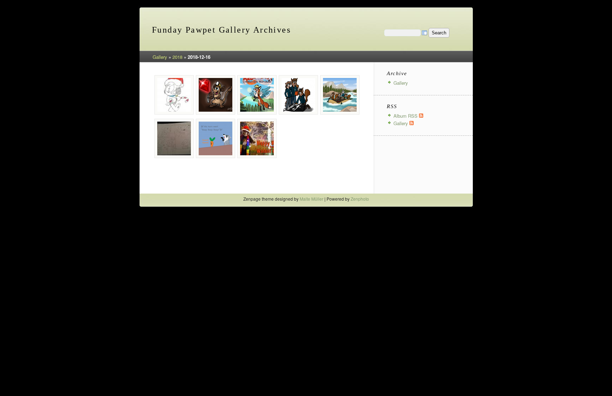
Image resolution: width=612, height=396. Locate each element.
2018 (177, 57)
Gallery (160, 57)
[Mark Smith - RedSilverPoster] (257, 95)
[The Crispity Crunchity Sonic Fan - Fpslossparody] (174, 138)
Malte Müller (311, 199)
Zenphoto (360, 199)
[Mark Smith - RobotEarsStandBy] (298, 95)
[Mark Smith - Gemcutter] (215, 95)
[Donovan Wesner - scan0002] (174, 95)
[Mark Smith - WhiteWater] (339, 95)
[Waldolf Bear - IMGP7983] (257, 138)
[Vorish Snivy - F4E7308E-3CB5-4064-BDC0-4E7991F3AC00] (215, 138)
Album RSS (406, 115)
